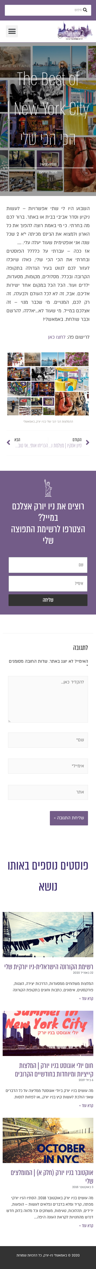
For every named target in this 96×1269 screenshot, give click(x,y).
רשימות (44, 172)
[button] (12, 31)
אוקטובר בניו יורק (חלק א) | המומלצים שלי (52, 1177)
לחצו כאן (57, 337)
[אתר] (48, 793)
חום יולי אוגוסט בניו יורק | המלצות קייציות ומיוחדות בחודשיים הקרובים (54, 1070)
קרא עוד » (86, 999)
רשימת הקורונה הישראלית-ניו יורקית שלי (48, 967)
